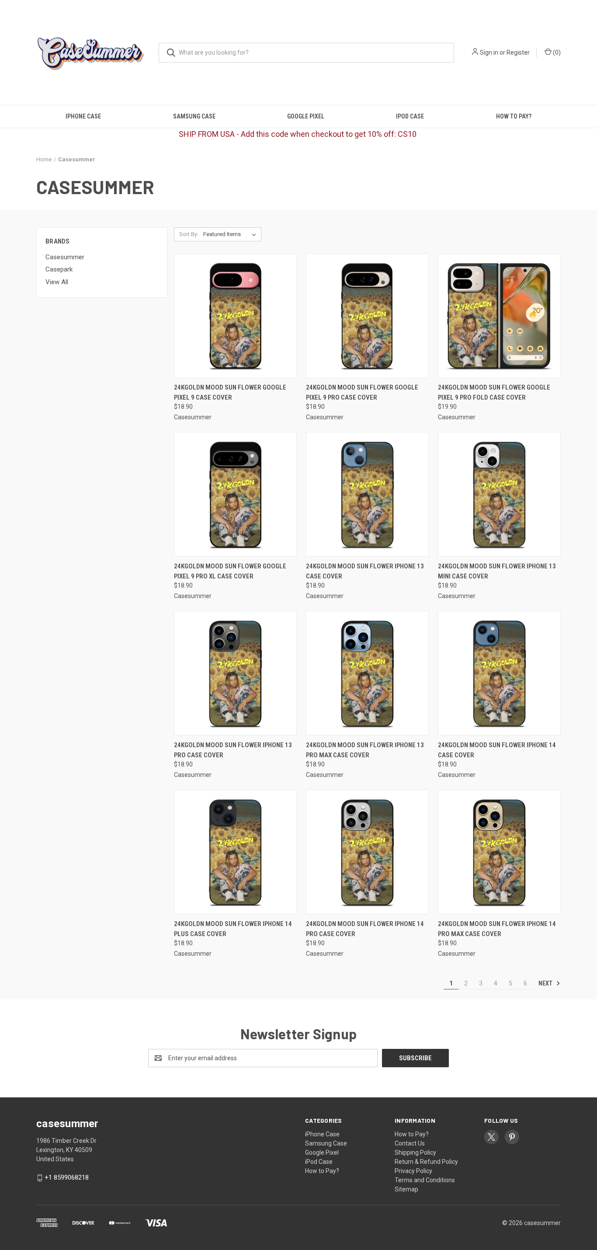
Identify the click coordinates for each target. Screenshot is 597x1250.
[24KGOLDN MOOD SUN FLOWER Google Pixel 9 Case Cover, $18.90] (235, 315)
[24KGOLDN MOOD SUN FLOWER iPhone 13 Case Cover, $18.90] (367, 494)
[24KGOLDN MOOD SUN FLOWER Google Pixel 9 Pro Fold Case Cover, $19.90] (499, 315)
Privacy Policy (413, 1170)
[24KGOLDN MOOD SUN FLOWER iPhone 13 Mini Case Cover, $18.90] (499, 494)
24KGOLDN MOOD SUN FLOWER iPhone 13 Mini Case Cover (497, 571)
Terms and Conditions (425, 1180)
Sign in (489, 52)
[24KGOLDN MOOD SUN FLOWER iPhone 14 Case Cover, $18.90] (499, 673)
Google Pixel (305, 116)
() (556, 52)
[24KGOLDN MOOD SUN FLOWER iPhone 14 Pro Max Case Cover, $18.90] (499, 851)
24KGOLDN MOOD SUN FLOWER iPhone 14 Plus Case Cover (233, 929)
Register (518, 52)
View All (56, 282)
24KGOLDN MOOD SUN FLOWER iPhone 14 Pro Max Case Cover (497, 929)
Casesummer (64, 257)
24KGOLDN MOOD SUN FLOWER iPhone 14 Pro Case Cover (365, 929)
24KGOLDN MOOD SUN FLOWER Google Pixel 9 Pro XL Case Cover (230, 571)
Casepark (59, 269)
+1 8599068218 (67, 1177)
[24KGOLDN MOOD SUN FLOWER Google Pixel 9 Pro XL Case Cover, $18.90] (235, 494)
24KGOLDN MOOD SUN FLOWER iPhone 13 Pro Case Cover (233, 750)
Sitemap (406, 1189)
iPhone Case (83, 116)
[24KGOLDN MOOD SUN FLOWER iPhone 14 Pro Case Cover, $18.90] (367, 851)
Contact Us (410, 1143)
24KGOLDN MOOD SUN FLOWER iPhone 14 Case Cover (497, 750)
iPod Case (410, 116)
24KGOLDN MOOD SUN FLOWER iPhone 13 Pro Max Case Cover (365, 750)
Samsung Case (194, 116)
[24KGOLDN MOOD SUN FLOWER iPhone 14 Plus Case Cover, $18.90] (235, 851)
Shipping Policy (415, 1152)
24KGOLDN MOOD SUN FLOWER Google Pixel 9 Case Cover (230, 392)
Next (546, 983)
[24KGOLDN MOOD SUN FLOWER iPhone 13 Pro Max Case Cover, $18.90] (367, 673)
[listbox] (231, 234)
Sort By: (188, 234)
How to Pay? (513, 116)
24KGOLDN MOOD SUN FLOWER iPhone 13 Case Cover (365, 571)
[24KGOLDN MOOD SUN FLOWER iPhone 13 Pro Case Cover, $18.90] (235, 673)
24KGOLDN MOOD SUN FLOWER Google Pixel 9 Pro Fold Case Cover (494, 392)
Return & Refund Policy (426, 1161)
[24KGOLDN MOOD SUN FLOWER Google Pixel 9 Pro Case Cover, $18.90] (367, 315)
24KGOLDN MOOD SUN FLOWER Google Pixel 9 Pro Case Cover (362, 392)
